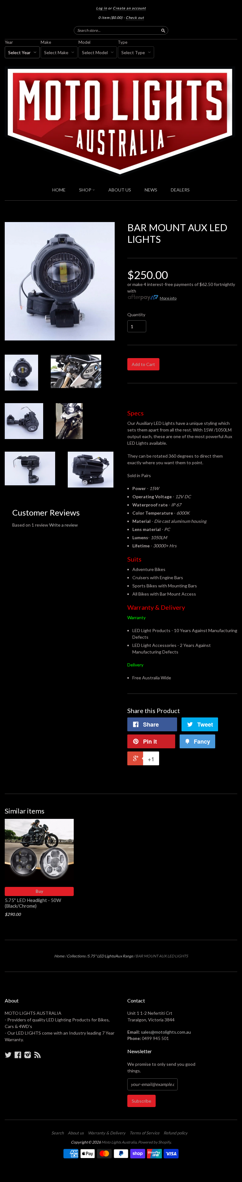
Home (59, 956)
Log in (101, 8)
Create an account (129, 8)
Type (122, 42)
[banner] (121, 121)
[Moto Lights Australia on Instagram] (27, 1055)
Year (9, 42)
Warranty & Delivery (106, 1133)
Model (84, 42)
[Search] (163, 30)
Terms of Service (144, 1133)
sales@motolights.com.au (166, 1032)
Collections (76, 956)
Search (57, 1133)
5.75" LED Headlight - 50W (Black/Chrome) (33, 903)
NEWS (151, 189)
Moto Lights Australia (118, 1142)
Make (46, 42)
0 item (110, 17)
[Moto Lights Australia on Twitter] (8, 1055)
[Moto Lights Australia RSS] (37, 1055)
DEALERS (180, 189)
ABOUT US (119, 189)
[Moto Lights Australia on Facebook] (17, 1055)
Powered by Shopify (154, 1142)
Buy (39, 891)
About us (76, 1133)
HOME (59, 189)
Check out (135, 17)
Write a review (63, 525)
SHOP (85, 189)
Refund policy (175, 1133)
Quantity (136, 315)
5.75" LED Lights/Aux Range (110, 956)
